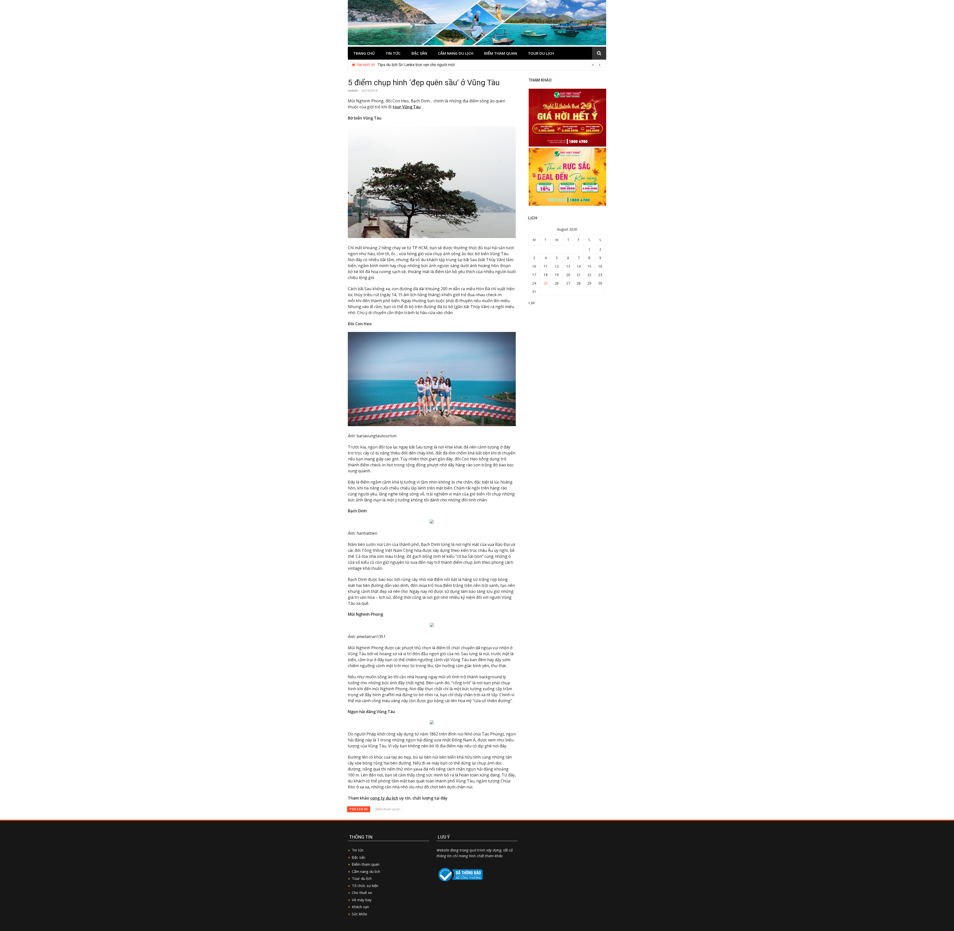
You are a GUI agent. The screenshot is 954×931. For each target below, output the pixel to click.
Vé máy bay (362, 899)
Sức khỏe (359, 913)
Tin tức (393, 53)
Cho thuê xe (362, 892)
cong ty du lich (384, 798)
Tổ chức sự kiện (365, 885)
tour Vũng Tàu (407, 107)
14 (579, 266)
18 (546, 274)
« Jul (531, 302)
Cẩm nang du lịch (455, 53)
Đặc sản (419, 53)
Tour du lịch (541, 53)
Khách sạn (360, 906)
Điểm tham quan (500, 53)
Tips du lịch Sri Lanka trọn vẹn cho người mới (416, 64)
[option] (490, 65)
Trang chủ (364, 53)
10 (534, 266)
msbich (353, 90)
